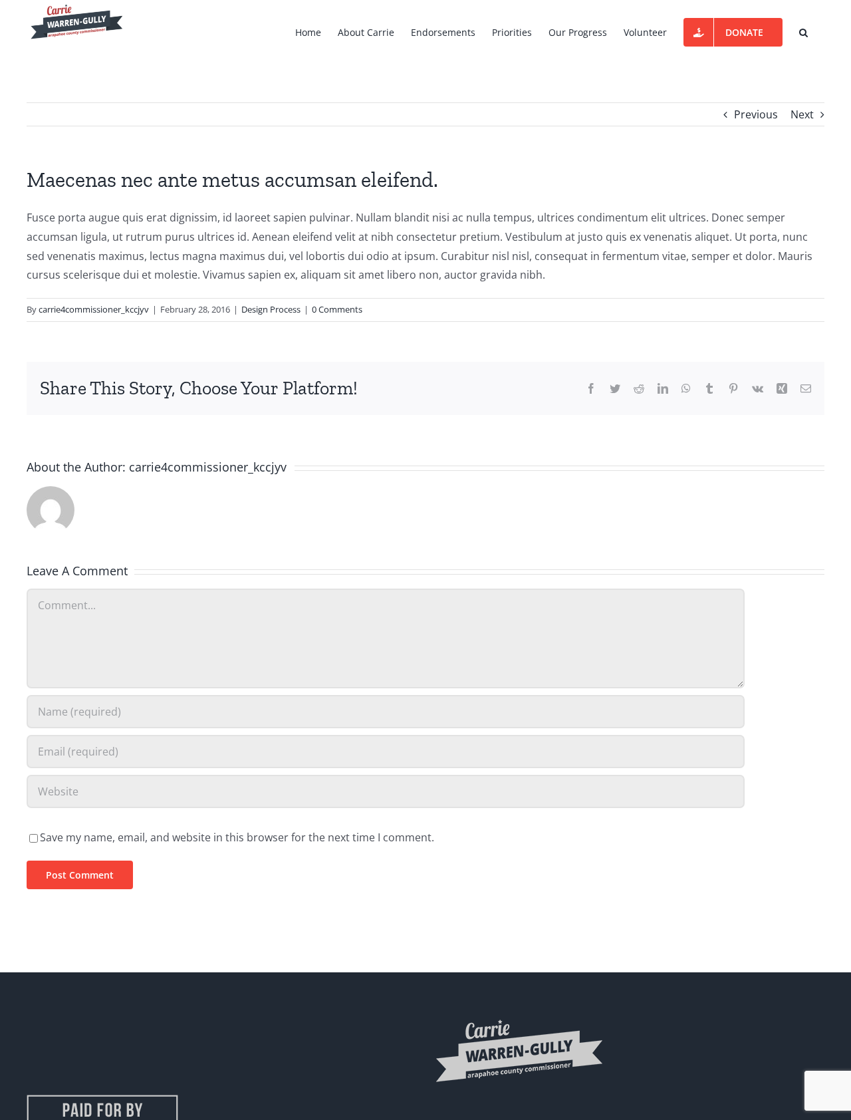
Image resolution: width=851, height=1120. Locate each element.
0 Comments (337, 309)
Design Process (271, 309)
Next (802, 114)
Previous (756, 114)
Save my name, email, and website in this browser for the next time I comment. (237, 837)
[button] (803, 31)
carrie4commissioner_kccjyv (94, 309)
